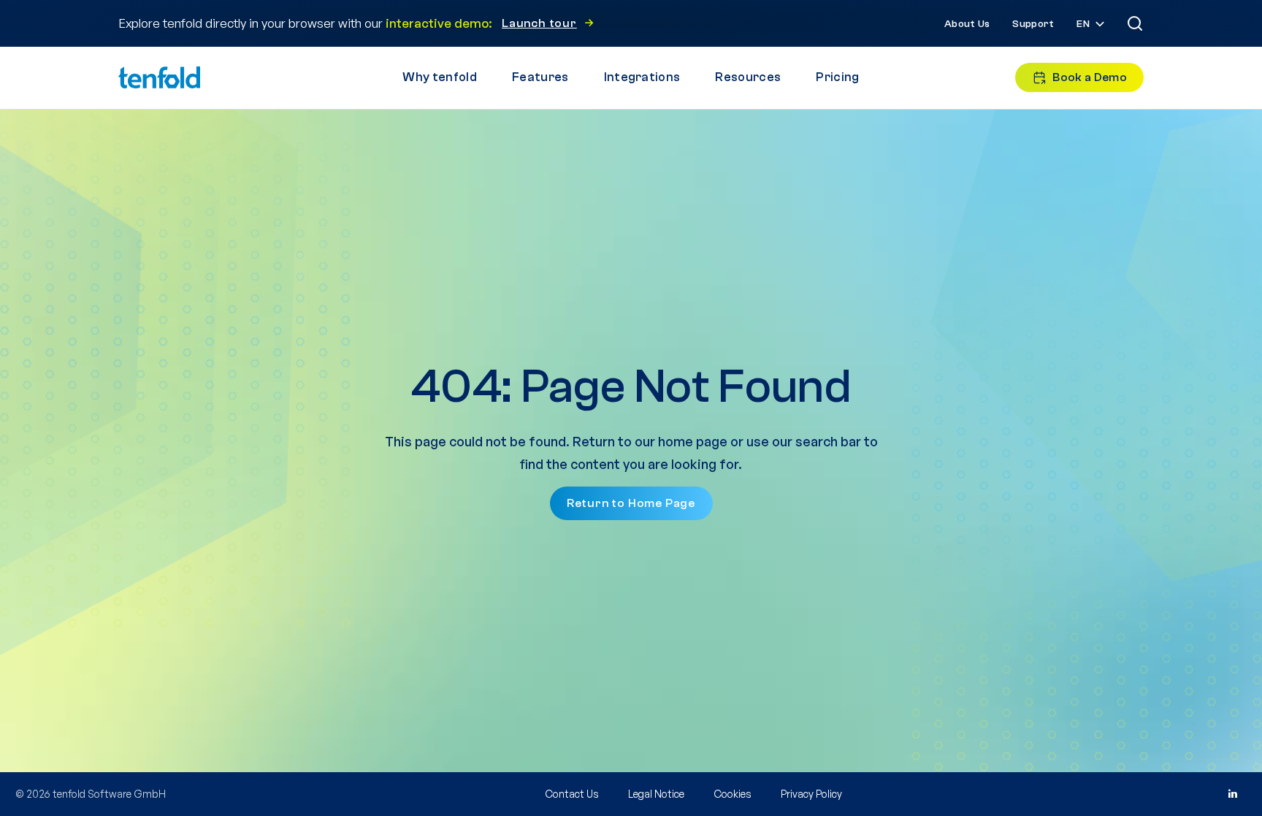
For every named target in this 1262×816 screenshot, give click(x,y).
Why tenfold (439, 77)
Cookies (733, 794)
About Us (967, 24)
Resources (748, 77)
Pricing (837, 77)
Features (540, 77)
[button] (1091, 24)
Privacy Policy (811, 794)
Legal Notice (656, 794)
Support (1033, 24)
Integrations (642, 77)
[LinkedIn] (1232, 794)
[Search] (1135, 23)
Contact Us (572, 794)
